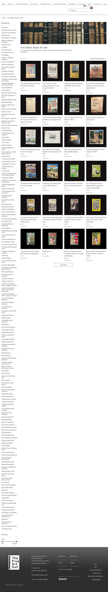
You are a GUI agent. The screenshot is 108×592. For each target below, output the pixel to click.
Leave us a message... (66, 569)
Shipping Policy (24, 90)
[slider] (2, 541)
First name (62, 556)
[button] (91, 7)
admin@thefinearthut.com (40, 575)
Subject (72, 562)
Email (60, 562)
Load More (63, 265)
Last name (73, 556)
